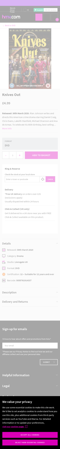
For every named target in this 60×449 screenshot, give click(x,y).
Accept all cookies (30, 435)
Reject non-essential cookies (30, 442)
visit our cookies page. (13, 426)
